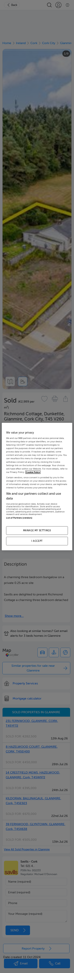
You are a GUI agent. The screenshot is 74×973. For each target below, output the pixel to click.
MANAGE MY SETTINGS (37, 530)
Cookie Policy (33, 472)
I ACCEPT (37, 541)
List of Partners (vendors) (19, 518)
